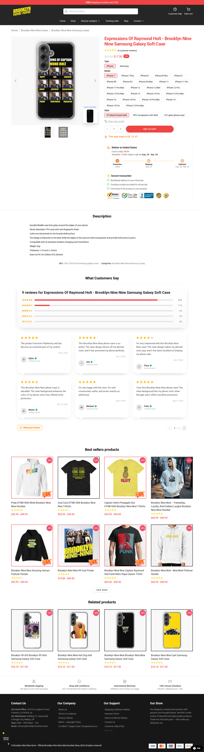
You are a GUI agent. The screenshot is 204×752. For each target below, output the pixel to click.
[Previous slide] (16, 81)
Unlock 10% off (6, 738)
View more (102, 590)
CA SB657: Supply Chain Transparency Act (77, 726)
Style (106, 110)
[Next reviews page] (184, 428)
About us (62, 709)
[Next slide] (95, 81)
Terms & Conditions (67, 714)
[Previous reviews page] (169, 428)
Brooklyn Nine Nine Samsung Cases (70, 30)
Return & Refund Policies (116, 718)
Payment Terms (112, 714)
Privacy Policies (65, 718)
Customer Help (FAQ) (114, 726)
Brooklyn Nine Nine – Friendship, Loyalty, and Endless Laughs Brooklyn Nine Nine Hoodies (171, 506)
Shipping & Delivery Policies (117, 709)
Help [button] (198, 748)
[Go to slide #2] (63, 132)
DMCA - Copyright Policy (69, 722)
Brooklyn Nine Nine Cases (34, 30)
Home (14, 30)
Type (106, 61)
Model (107, 71)
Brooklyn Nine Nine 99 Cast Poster (76, 570)
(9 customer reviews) (127, 50)
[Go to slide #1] (47, 132)
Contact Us (110, 722)
